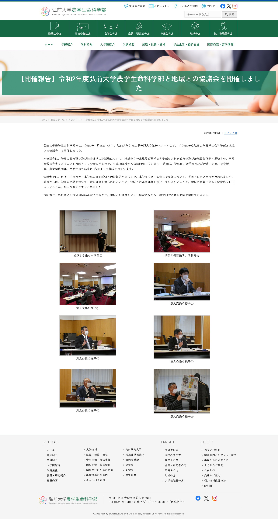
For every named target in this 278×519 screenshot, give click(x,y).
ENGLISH (212, 6)
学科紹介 (86, 44)
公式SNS (209, 470)
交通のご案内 (137, 6)
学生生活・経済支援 (186, 44)
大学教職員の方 (223, 28)
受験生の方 (55, 28)
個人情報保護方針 (215, 480)
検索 (231, 14)
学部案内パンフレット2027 (220, 455)
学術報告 (131, 475)
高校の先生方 (83, 28)
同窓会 (130, 470)
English (208, 485)
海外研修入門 (134, 449)
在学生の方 (111, 28)
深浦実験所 (132, 460)
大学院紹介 (107, 44)
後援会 (130, 465)
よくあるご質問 (188, 6)
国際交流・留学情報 (220, 44)
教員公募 (52, 480)
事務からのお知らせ (216, 460)
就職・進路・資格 (153, 44)
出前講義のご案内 (97, 475)
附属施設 (52, 470)
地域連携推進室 (135, 454)
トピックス (231, 133)
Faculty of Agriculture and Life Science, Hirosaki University (131, 513)
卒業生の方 (167, 28)
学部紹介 (67, 44)
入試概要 (128, 44)
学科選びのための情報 (99, 470)
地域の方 (195, 28)
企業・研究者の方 (139, 28)
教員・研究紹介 (56, 475)
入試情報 (91, 449)
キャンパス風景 (95, 480)
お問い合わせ (162, 6)
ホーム (49, 44)
